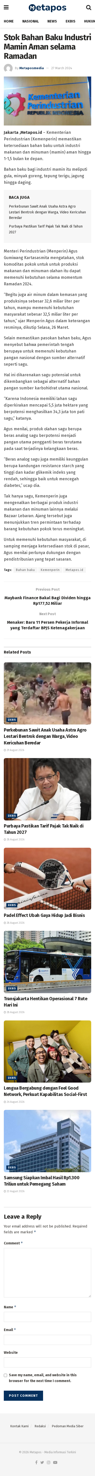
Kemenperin (50, 570)
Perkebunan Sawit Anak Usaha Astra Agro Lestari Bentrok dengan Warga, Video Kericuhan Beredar (47, 212)
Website (11, 1352)
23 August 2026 (15, 1191)
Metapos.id (74, 570)
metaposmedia (31, 68)
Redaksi (40, 1426)
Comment (13, 1243)
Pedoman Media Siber (68, 1426)
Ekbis (70, 21)
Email (10, 1329)
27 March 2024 (61, 68)
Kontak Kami (19, 1426)
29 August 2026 (15, 750)
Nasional (30, 21)
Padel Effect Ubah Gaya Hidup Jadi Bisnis (44, 915)
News (52, 21)
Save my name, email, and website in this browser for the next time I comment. (43, 1378)
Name (10, 1307)
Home (9, 21)
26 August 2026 (15, 1102)
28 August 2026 (15, 839)
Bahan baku (25, 570)
